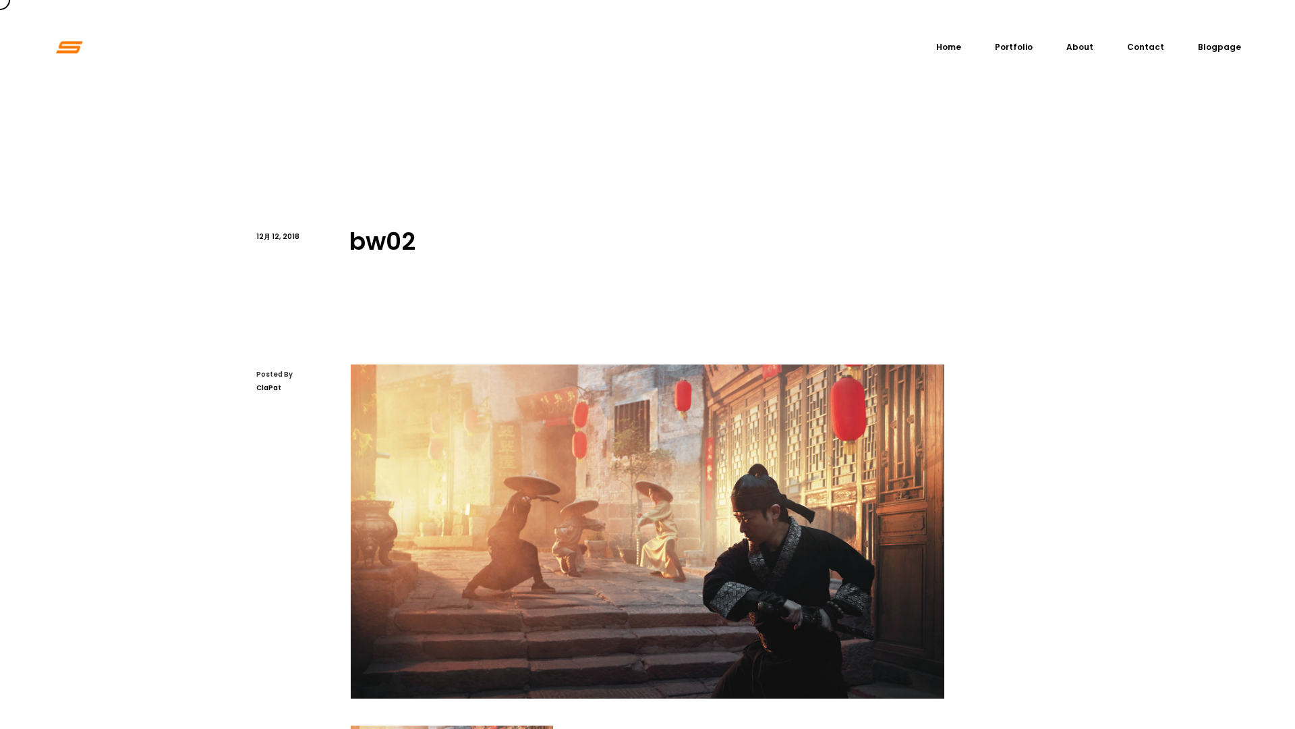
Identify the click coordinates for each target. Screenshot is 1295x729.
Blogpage (1219, 47)
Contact (1145, 47)
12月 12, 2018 (277, 237)
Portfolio (1014, 47)
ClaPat (268, 388)
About (1079, 47)
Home (948, 47)
